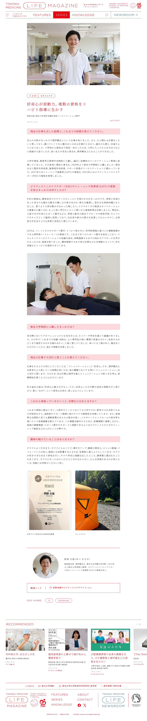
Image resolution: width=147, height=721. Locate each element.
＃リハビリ (115, 120)
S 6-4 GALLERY (139, 664)
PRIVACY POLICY (52, 714)
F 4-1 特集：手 (10, 664)
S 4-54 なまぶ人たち (97, 674)
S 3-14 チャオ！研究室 (55, 670)
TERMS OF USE (64, 714)
